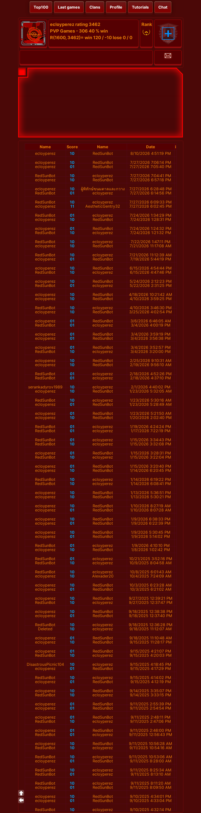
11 (72, 206)
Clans (94, 7)
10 (72, 153)
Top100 (41, 7)
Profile (116, 7)
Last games (69, 7)
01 (72, 166)
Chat (162, 7)
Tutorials (140, 7)
